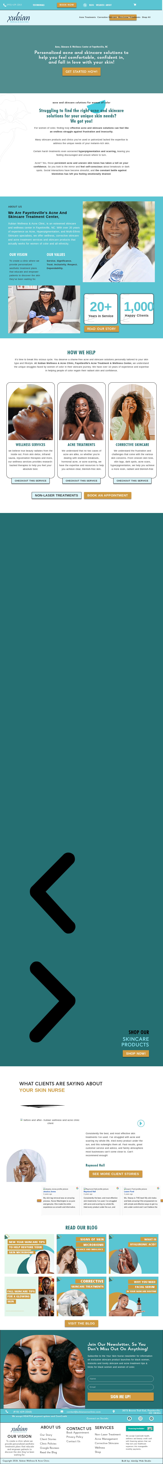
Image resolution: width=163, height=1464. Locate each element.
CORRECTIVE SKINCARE (132, 444)
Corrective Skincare (107, 17)
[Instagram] (140, 1418)
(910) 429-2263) (22, 1411)
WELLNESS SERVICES (30, 444)
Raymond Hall (95, 1165)
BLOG (91, 5)
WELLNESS (100, 5)
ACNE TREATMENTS (81, 444)
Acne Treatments (87, 17)
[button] (85, 5)
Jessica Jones (49, 1191)
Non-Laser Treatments (129, 17)
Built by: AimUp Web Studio (136, 1461)
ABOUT (109, 5)
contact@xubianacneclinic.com (84, 1411)
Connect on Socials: (98, 1418)
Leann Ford (129, 1191)
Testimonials (38, 5)
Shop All (146, 17)
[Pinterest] (151, 1418)
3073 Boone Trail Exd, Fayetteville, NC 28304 (141, 1411)
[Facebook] (129, 1418)
